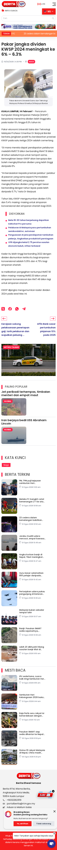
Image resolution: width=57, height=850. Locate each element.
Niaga (31, 61)
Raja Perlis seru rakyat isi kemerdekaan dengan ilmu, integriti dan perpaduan (31, 714)
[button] (54, 4)
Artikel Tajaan (11, 347)
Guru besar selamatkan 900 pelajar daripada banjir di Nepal (31, 574)
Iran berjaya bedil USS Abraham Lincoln (23, 421)
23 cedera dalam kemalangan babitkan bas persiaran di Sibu (30, 518)
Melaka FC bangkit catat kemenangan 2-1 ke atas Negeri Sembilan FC (31, 500)
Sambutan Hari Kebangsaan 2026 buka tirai (31, 696)
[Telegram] (24, 308)
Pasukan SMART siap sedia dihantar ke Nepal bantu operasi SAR (31, 733)
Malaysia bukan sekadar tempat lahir (31, 611)
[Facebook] (10, 308)
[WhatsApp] (17, 308)
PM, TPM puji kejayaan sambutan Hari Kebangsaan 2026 (30, 481)
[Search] (53, 18)
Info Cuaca (11, 10)
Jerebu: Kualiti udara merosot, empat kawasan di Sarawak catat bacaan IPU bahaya (32, 537)
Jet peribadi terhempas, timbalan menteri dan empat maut (25, 393)
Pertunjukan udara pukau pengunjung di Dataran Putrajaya (32, 592)
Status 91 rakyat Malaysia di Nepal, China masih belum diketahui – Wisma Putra (32, 751)
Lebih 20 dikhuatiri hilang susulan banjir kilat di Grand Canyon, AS (31, 648)
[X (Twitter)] (3, 308)
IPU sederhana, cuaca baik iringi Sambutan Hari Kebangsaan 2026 (31, 677)
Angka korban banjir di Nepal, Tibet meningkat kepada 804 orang (31, 555)
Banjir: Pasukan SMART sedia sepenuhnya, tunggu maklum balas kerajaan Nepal (30, 629)
